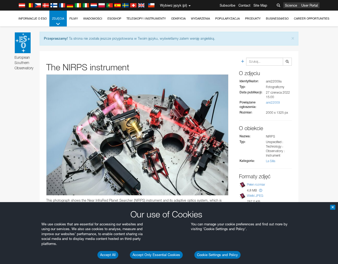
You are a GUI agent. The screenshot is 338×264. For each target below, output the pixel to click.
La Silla (270, 161)
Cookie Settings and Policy (217, 255)
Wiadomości (92, 18)
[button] (260, 190)
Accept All (108, 255)
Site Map (260, 5)
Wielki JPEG (255, 196)
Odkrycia (178, 18)
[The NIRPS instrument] (137, 135)
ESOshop (114, 18)
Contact (244, 5)
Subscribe (227, 5)
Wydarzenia (200, 18)
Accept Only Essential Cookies (156, 255)
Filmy (73, 18)
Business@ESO (277, 18)
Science (291, 5)
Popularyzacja (227, 18)
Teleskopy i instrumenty (146, 18)
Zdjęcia (58, 18)
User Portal (309, 5)
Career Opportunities (311, 18)
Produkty (253, 18)
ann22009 (273, 102)
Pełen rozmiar (256, 184)
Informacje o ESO (32, 18)
